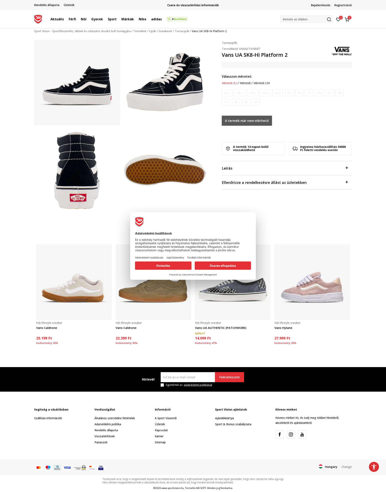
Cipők (152, 31)
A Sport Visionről (166, 418)
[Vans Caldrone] (74, 282)
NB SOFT (201, 488)
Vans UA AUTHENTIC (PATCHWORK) (220, 328)
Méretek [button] (245, 83)
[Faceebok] (280, 434)
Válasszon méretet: (237, 76)
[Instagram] (291, 434)
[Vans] (342, 50)
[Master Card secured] (92, 467)
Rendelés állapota (106, 430)
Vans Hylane (283, 328)
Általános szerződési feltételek (114, 418)
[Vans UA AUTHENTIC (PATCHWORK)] (232, 282)
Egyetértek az (189, 385)
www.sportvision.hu (172, 488)
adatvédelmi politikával (198, 385)
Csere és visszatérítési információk (193, 5)
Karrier (159, 436)
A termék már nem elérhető (247, 120)
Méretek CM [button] (262, 83)
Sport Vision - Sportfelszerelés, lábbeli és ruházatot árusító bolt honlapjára (82, 31)
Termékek (139, 31)
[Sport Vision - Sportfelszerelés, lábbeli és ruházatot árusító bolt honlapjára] (38, 18)
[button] (66, 19)
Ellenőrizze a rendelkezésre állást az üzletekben (264, 182)
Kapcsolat (161, 430)
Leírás (227, 168)
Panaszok (100, 442)
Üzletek (160, 424)
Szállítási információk (48, 418)
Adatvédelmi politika (107, 424)
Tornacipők (182, 31)
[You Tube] (302, 434)
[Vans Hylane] (312, 282)
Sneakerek (165, 31)
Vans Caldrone (46, 328)
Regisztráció (343, 5)
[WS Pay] (80, 467)
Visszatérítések (104, 436)
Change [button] (347, 467)
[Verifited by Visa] (100, 467)
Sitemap (160, 442)
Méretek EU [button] (229, 83)
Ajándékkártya (224, 418)
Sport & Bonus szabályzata (233, 424)
